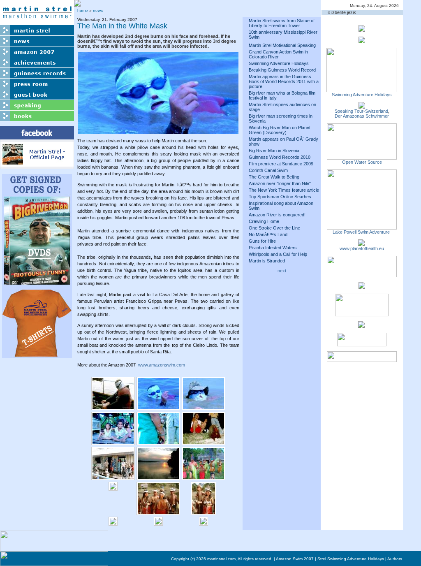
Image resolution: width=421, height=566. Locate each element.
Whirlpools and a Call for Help (278, 254)
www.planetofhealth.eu (362, 248)
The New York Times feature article (284, 190)
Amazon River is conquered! (277, 214)
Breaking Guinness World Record (282, 69)
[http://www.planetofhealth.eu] (361, 243)
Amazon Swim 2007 (295, 559)
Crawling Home (264, 221)
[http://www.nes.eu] (362, 313)
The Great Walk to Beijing (274, 176)
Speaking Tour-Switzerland (361, 111)
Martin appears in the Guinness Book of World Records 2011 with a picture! (284, 81)
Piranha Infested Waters (273, 247)
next (282, 270)
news (98, 10)
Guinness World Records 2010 (279, 157)
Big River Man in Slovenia (274, 150)
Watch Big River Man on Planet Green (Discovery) (279, 130)
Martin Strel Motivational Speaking (282, 45)
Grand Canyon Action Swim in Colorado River (278, 54)
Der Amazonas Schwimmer (362, 116)
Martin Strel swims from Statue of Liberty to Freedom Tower (282, 23)
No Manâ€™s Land (268, 234)
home (82, 10)
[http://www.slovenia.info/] (361, 325)
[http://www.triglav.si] (362, 274)
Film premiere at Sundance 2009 (281, 163)
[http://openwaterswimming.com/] (362, 157)
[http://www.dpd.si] (362, 286)
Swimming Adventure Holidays (279, 63)
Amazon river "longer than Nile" (280, 183)
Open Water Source (362, 162)
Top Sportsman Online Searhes (280, 196)
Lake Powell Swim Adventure (362, 232)
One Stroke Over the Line (274, 227)
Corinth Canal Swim (268, 170)
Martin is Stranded (267, 260)
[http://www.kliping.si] (362, 359)
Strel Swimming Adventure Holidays (350, 559)
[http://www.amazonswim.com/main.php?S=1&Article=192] (362, 106)
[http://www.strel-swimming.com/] (361, 89)
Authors (394, 559)
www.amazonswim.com (161, 364)
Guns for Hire (262, 241)
